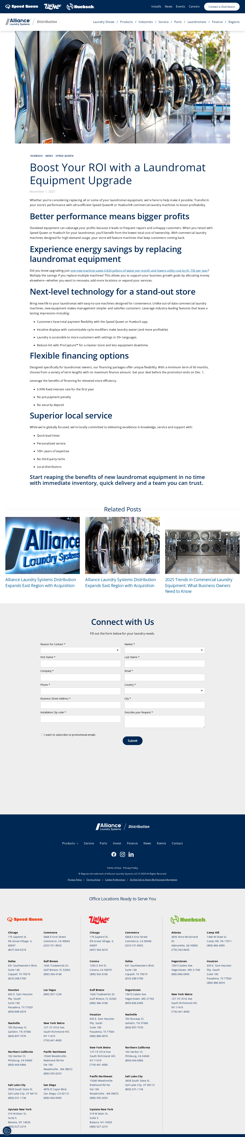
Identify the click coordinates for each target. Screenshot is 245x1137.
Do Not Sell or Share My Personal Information (153, 879)
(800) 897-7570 (17, 1036)
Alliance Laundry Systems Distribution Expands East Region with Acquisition (40, 582)
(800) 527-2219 (17, 1126)
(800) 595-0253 (53, 1073)
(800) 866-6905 (134, 1003)
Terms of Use (93, 879)
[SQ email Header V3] (122, 825)
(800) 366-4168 (53, 974)
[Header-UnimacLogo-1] (52, 4)
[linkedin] (131, 854)
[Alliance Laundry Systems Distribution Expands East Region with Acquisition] (42, 519)
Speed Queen (64, 155)
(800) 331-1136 (17, 1098)
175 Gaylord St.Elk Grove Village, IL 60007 (20, 941)
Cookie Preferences (115, 879)
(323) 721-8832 (53, 945)
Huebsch (36, 155)
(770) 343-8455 (180, 949)
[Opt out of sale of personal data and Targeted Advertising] (7, 1130)
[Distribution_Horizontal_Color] (31, 20)
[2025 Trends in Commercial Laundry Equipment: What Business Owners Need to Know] (202, 519)
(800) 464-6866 (17, 1064)
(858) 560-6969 (53, 1098)
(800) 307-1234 (53, 994)
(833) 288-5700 (17, 978)
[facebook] (113, 854)
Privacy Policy (75, 879)
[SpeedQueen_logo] (22, 4)
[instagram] (122, 854)
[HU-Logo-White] (81, 4)
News (49, 155)
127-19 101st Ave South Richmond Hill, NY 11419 (57, 1032)
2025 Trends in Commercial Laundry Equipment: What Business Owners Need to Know (198, 585)
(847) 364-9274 (17, 949)
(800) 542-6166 (99, 974)
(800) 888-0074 (17, 1011)
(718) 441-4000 (53, 1040)
